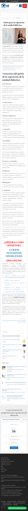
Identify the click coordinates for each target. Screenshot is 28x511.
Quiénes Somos (4, 457)
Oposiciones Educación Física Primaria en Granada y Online (12, 477)
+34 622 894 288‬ (14, 1)
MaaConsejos (18, 18)
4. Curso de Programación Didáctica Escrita (10, 492)
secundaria (10, 297)
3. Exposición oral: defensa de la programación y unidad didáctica (13, 487)
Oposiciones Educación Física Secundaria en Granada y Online (13, 481)
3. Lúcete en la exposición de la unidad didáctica (11, 490)
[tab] (11, 419)
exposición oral (5, 320)
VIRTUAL (24, 5)
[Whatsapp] (6, 1)
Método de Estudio (5, 459)
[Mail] (10, 1)
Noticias (2, 468)
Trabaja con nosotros (5, 464)
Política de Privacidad (11, 501)
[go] (24, 332)
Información (14, 447)
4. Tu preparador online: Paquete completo (10, 495)
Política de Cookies (21, 501)
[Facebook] (2, 1)
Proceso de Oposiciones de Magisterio (9, 475)
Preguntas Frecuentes (5, 463)
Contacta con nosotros (17, 311)
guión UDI (18, 320)
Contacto (3, 471)
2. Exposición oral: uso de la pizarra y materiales (11, 493)
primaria (4, 297)
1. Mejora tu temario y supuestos (8, 485)
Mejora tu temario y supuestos (12, 280)
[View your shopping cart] (20, 6)
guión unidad (23, 320)
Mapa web (15, 504)
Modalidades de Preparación (7, 461)
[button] (17, 508)
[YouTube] (8, 1)
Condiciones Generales (7, 504)
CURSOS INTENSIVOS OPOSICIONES (14, 253)
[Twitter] (4, 1)
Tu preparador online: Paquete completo (14, 291)
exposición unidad (12, 320)
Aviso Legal (3, 501)
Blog (2, 466)
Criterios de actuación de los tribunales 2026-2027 (15, 382)
